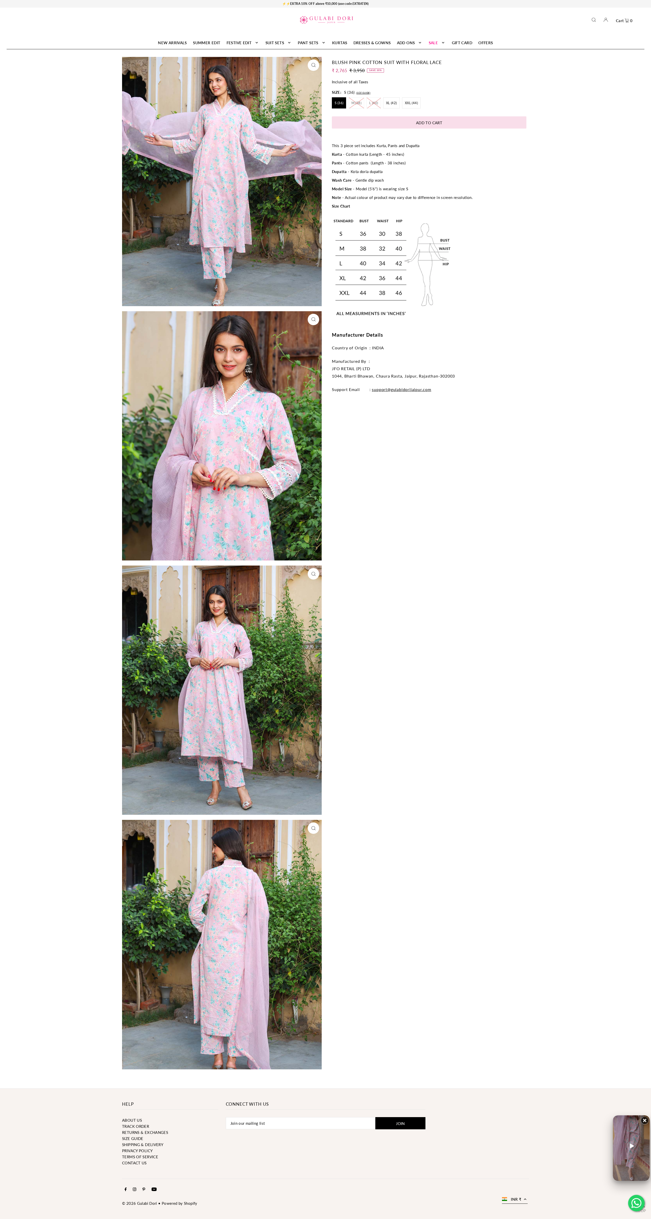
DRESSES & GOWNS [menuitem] (372, 42)
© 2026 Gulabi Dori (139, 1203)
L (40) (373, 103)
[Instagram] (134, 1189)
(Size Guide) (363, 92)
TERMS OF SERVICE (140, 1156)
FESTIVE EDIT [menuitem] (239, 42)
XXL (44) (411, 103)
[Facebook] (126, 1189)
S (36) (339, 103)
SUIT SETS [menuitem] (274, 42)
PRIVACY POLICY (137, 1150)
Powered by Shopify (179, 1203)
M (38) (356, 103)
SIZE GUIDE (132, 1138)
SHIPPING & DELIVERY (142, 1144)
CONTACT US (134, 1163)
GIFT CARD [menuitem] (462, 42)
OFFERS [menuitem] (485, 42)
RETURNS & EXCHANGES (145, 1132)
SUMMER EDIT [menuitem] (206, 42)
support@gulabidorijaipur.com (401, 389)
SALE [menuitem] (433, 42)
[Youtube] (154, 1189)
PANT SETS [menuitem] (308, 42)
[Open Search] (593, 19)
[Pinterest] (143, 1189)
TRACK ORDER (135, 1126)
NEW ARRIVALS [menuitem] (172, 42)
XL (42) (391, 103)
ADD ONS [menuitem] (406, 42)
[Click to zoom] (313, 65)
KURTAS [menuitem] (339, 42)
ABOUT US (132, 1120)
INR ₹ (516, 1199)
